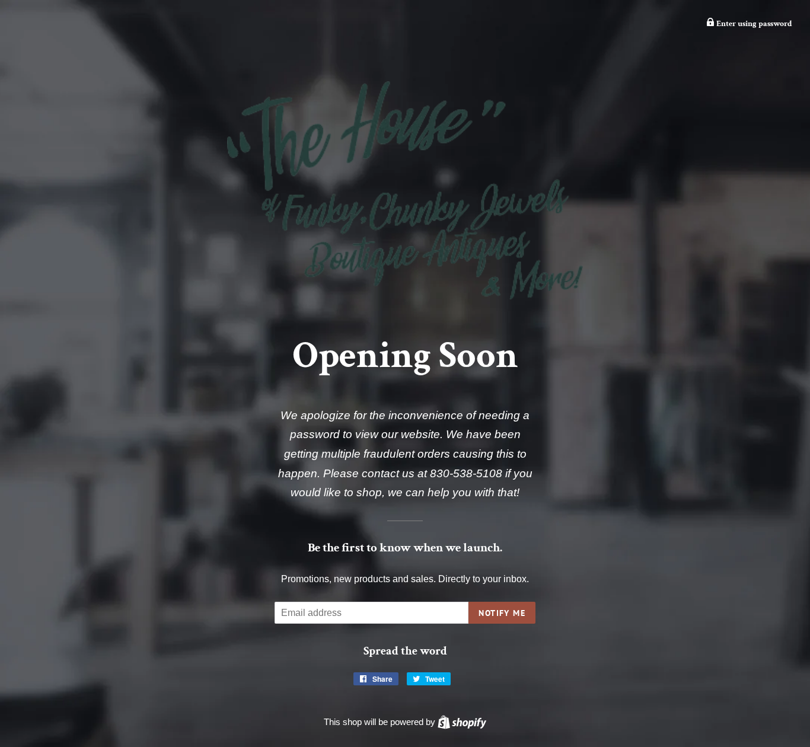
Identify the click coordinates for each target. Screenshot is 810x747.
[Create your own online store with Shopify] (462, 722)
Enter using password (753, 23)
